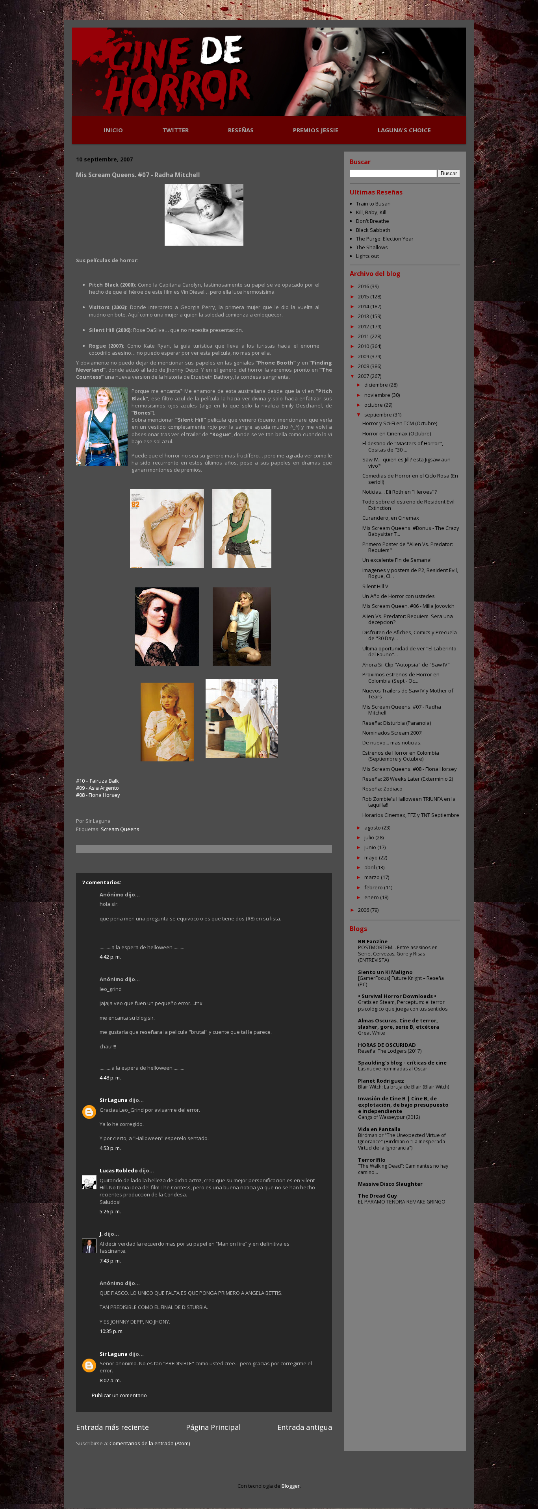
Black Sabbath (373, 229)
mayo (371, 857)
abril (370, 867)
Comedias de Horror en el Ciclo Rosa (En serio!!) (410, 478)
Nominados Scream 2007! (392, 732)
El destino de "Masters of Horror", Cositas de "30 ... (402, 446)
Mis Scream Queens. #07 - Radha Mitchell (401, 710)
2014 (364, 306)
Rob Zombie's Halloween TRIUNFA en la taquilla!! (409, 802)
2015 (364, 296)
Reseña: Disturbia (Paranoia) (396, 722)
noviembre (377, 394)
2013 (364, 316)
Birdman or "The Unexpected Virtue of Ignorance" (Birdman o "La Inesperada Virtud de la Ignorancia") (402, 1141)
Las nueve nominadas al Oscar (392, 1068)
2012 (364, 326)
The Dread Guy (377, 1195)
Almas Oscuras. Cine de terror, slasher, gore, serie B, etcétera (398, 1023)
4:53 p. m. (110, 1148)
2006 (364, 909)
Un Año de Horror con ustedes (398, 596)
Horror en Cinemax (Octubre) (396, 433)
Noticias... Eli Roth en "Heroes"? (399, 491)
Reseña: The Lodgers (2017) (389, 1051)
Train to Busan (373, 203)
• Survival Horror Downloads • (397, 996)
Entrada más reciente (112, 1427)
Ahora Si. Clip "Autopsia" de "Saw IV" (406, 664)
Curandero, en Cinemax (390, 517)
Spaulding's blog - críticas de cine (402, 1062)
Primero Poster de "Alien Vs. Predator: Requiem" (407, 547)
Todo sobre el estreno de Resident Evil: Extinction (409, 504)
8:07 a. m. (110, 1380)
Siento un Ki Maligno (385, 972)
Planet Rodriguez (381, 1080)
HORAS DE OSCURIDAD (387, 1044)
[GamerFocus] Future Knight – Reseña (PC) (401, 981)
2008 (364, 366)
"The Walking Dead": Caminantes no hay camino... (403, 1169)
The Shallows (372, 247)
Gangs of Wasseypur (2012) (389, 1117)
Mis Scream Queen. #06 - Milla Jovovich (408, 605)
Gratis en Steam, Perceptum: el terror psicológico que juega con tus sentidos (402, 1005)
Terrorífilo (372, 1159)
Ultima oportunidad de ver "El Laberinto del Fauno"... (409, 651)
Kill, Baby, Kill (371, 212)
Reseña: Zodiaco (382, 788)
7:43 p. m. (110, 1260)
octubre (374, 404)
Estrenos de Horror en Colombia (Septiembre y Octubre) (400, 756)
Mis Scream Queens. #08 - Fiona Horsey (409, 768)
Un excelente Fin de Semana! (397, 559)
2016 (364, 286)
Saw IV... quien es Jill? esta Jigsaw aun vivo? (406, 462)
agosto (373, 827)
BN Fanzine (373, 941)
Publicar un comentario (119, 1395)
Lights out (367, 255)
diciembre (376, 384)
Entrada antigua (304, 1427)
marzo (372, 877)
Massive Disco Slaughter (390, 1183)
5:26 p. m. (110, 1211)
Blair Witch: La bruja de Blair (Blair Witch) (403, 1086)
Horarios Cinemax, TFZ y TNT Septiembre (410, 814)
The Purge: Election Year (385, 238)
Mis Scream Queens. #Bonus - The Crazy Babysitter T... (410, 531)
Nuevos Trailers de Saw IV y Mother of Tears (407, 693)
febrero (374, 887)
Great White (371, 1032)
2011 (364, 336)
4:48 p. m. (110, 1077)
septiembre (378, 414)
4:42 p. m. (110, 956)
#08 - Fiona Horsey (98, 794)
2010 (364, 346)
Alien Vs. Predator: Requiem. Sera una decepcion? (407, 619)
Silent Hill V (375, 586)
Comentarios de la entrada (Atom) (149, 1443)
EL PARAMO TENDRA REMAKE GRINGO (401, 1201)
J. (101, 1233)
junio (370, 847)
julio (369, 837)
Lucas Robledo (119, 1170)
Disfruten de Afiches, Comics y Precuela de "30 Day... (409, 635)
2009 (364, 356)
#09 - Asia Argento (97, 787)
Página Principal (213, 1427)
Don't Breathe (372, 220)
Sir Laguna (114, 1100)
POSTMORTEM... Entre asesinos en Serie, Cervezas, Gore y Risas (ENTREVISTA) (398, 953)
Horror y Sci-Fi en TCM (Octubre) (399, 423)
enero (372, 897)
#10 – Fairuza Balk (97, 780)
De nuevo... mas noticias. (391, 742)
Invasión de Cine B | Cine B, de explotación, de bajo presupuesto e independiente (403, 1105)
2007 (364, 376)
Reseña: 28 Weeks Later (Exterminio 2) (407, 778)
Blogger (291, 1485)
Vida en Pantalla (379, 1129)
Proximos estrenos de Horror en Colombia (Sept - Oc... (401, 677)
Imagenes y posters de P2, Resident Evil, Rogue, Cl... (410, 573)
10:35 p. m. (112, 1331)
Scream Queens (120, 829)
